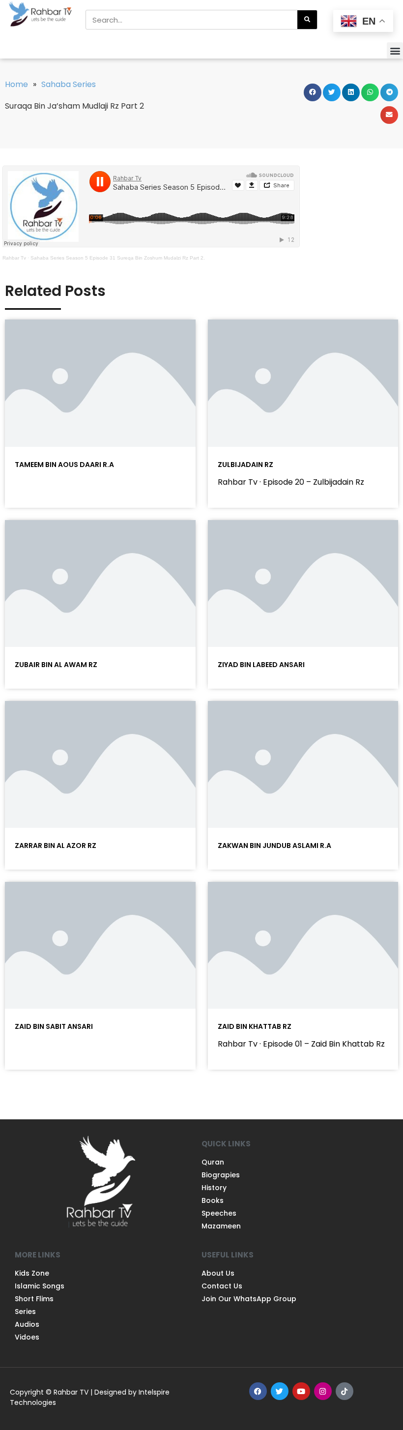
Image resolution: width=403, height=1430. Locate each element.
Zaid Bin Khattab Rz (254, 1026)
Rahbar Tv (14, 258)
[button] (395, 50)
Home (16, 84)
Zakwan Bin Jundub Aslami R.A (274, 845)
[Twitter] (279, 1391)
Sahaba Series (68, 84)
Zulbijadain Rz (245, 464)
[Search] (307, 19)
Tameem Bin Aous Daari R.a (64, 464)
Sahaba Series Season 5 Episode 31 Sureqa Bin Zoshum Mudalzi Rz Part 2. (117, 258)
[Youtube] (301, 1391)
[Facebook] (258, 1391)
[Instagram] (323, 1391)
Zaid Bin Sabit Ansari (54, 1026)
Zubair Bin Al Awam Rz (56, 665)
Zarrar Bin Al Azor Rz (55, 845)
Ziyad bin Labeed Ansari (261, 665)
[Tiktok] (344, 1391)
